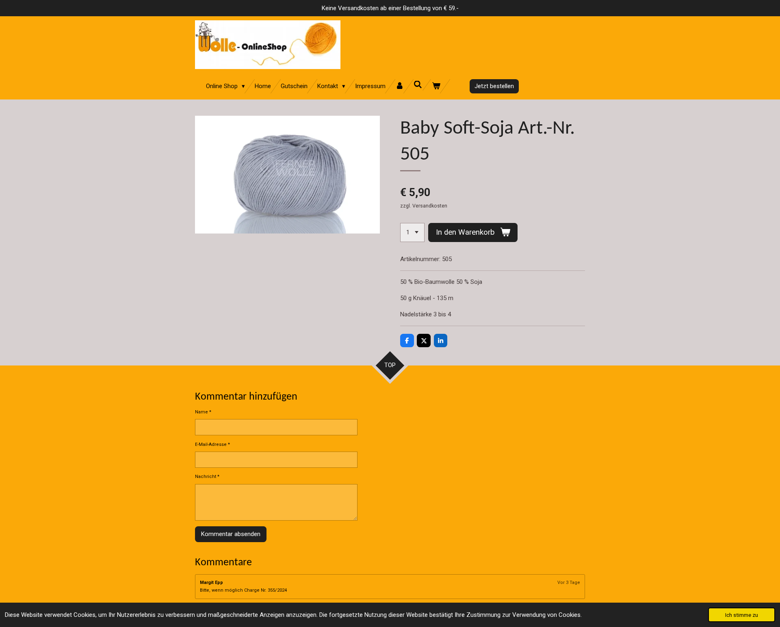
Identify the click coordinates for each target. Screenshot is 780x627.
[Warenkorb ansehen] (436, 86)
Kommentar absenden (230, 534)
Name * (203, 412)
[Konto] (399, 86)
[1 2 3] (412, 232)
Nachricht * (207, 476)
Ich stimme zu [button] (741, 615)
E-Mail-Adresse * (212, 444)
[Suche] (418, 85)
